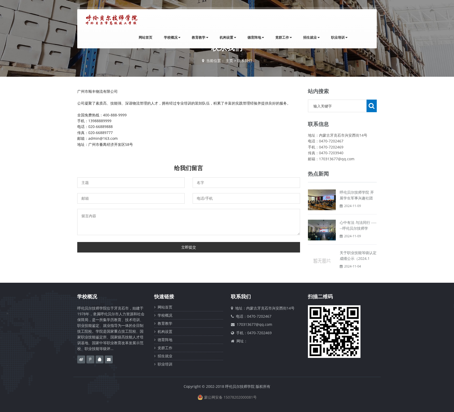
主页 (229, 60)
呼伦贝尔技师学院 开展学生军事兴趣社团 (357, 195)
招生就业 (310, 37)
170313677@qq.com (254, 324)
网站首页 (145, 37)
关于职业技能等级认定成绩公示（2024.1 (358, 255)
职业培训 (338, 37)
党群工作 (282, 37)
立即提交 (188, 247)
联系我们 (244, 60)
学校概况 (171, 37)
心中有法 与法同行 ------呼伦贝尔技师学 (358, 225)
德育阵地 (254, 37)
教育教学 (199, 37)
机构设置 (227, 37)
